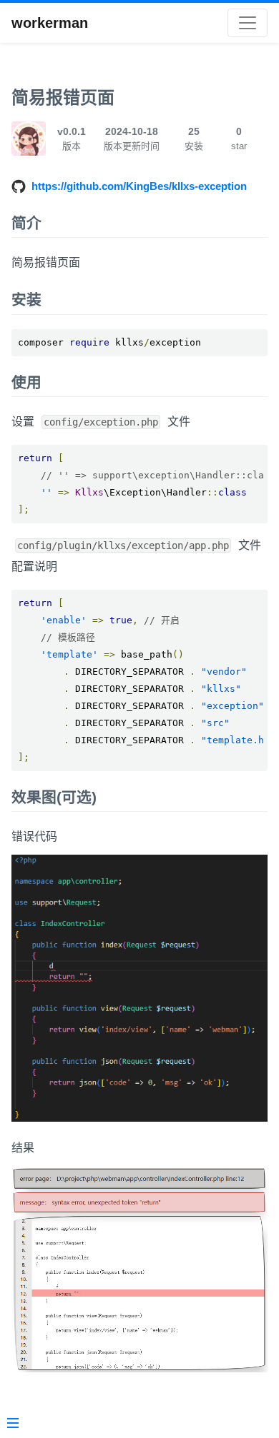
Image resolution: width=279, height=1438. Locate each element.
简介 (26, 223)
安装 (26, 299)
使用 (26, 382)
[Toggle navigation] (247, 23)
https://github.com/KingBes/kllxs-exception (139, 186)
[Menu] (13, 1424)
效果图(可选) (54, 797)
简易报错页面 (62, 97)
